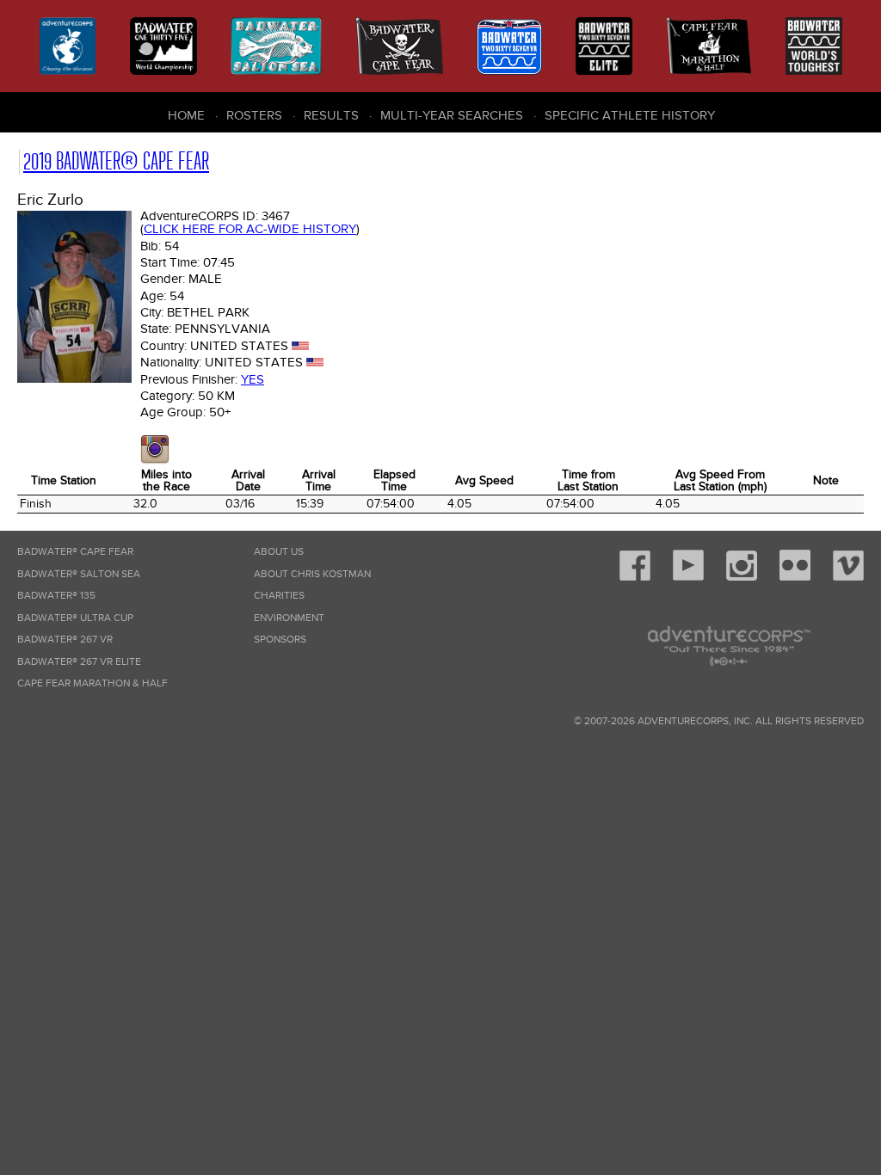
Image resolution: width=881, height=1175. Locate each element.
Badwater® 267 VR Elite (79, 661)
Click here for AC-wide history (250, 229)
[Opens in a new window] (154, 460)
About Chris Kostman (312, 574)
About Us (279, 551)
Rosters (254, 115)
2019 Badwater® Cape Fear (116, 161)
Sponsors (280, 639)
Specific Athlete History (630, 115)
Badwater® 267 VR (65, 639)
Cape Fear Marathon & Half (92, 683)
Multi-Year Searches (451, 115)
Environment (289, 618)
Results (331, 115)
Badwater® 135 (56, 595)
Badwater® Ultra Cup (75, 618)
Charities (279, 595)
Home (186, 115)
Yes (252, 379)
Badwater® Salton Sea (78, 574)
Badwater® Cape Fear (75, 551)
